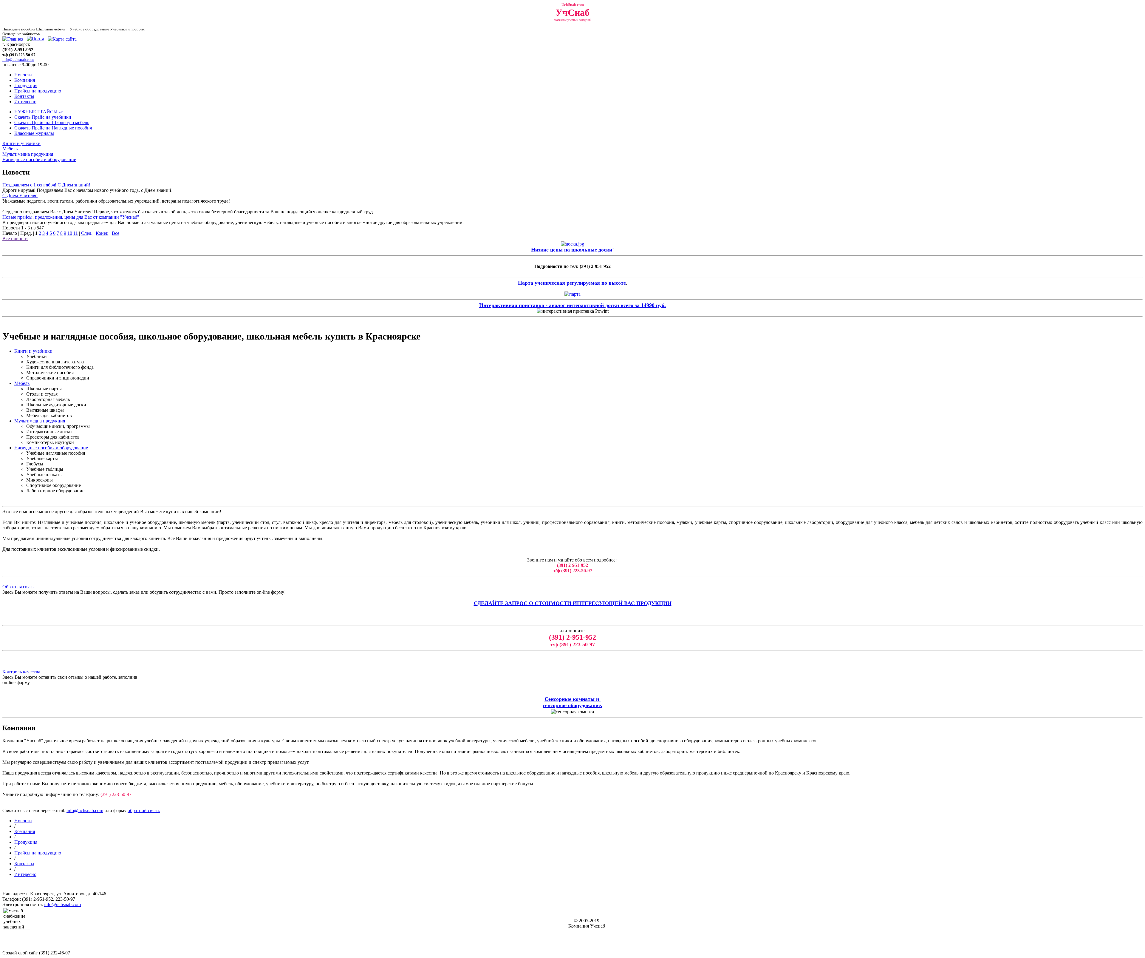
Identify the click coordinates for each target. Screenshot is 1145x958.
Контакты (24, 96)
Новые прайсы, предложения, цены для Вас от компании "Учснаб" (70, 217)
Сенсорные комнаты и (572, 699)
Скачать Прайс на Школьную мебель (51, 122)
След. (86, 233)
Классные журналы (34, 133)
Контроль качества (21, 671)
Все (115, 233)
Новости (23, 74)
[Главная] (12, 38)
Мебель (10, 148)
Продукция (25, 85)
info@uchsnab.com (84, 810)
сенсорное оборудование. (572, 705)
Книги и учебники (21, 143)
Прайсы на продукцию (37, 90)
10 (69, 233)
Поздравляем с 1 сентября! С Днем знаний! (46, 184)
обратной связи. (144, 810)
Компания (24, 80)
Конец (102, 233)
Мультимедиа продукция (27, 154)
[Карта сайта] (62, 38)
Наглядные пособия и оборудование (39, 159)
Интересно (25, 101)
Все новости (15, 238)
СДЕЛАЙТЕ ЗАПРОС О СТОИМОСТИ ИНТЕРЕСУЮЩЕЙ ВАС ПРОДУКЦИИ (572, 603)
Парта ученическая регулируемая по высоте (572, 283)
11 (75, 233)
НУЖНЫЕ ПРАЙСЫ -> (38, 111)
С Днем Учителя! (20, 195)
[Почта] (35, 38)
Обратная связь (17, 586)
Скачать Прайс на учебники (42, 117)
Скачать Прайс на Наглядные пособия (53, 127)
